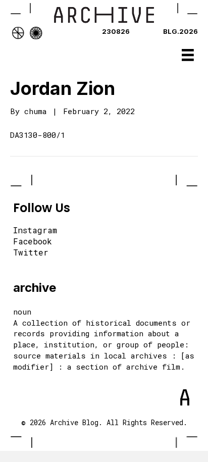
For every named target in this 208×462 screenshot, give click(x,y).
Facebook (32, 241)
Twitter (30, 253)
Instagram (35, 230)
